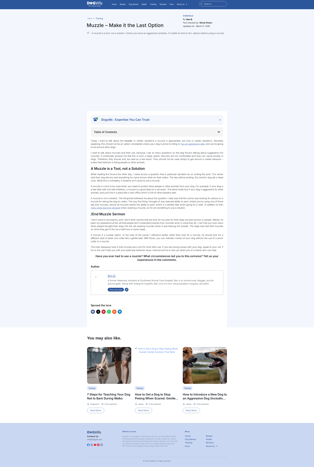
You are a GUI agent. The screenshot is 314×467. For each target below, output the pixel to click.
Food (172, 4)
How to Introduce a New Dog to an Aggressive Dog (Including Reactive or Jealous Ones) (205, 398)
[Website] (126, 289)
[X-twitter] (91, 445)
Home (114, 4)
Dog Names (133, 4)
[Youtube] (95, 445)
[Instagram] (101, 445)
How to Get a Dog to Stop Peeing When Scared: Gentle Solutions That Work (155, 398)
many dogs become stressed (105, 208)
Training (153, 4)
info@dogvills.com (94, 439)
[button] (189, 19)
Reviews (163, 4)
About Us (180, 4)
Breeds (122, 4)
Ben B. (112, 275)
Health (144, 4)
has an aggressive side (192, 144)
